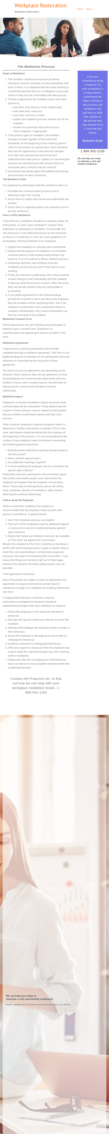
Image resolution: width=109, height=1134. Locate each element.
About (89, 9)
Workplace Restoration (41, 5)
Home (80, 9)
